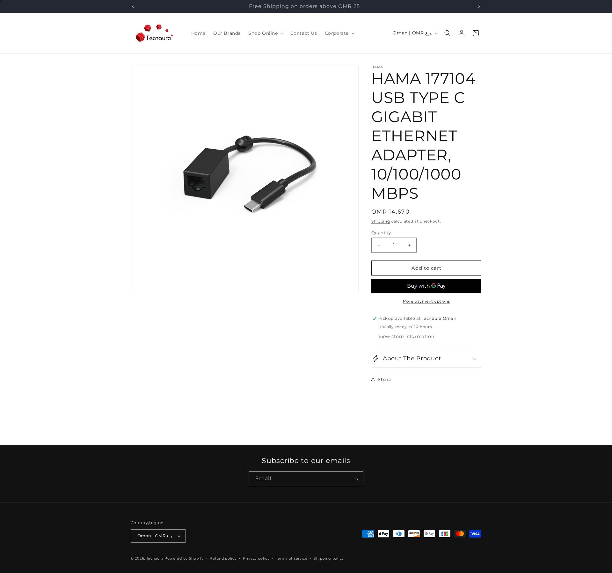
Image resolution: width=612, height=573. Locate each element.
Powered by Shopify (184, 558)
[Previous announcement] (133, 6)
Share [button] (384, 379)
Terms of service (292, 558)
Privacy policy (256, 558)
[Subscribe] (356, 478)
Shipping (380, 221)
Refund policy (223, 558)
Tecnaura (155, 558)
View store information (406, 336)
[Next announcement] (479, 6)
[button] (265, 33)
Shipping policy (329, 558)
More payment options (426, 301)
